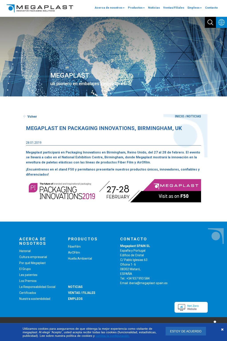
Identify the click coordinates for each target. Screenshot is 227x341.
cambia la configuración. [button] (113, 335)
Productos (135, 7)
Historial (25, 251)
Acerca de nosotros (108, 7)
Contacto (211, 7)
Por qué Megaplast (32, 263)
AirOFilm (74, 252)
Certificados (27, 293)
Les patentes (28, 275)
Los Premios (28, 281)
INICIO (179, 116)
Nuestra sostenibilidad (34, 299)
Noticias (154, 7)
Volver (32, 116)
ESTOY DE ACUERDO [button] (186, 331)
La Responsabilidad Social (37, 287)
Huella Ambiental (80, 258)
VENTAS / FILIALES (81, 293)
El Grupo (25, 269)
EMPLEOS (75, 299)
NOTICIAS (193, 116)
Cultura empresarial (33, 257)
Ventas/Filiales (173, 7)
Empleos (194, 7)
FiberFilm (74, 246)
